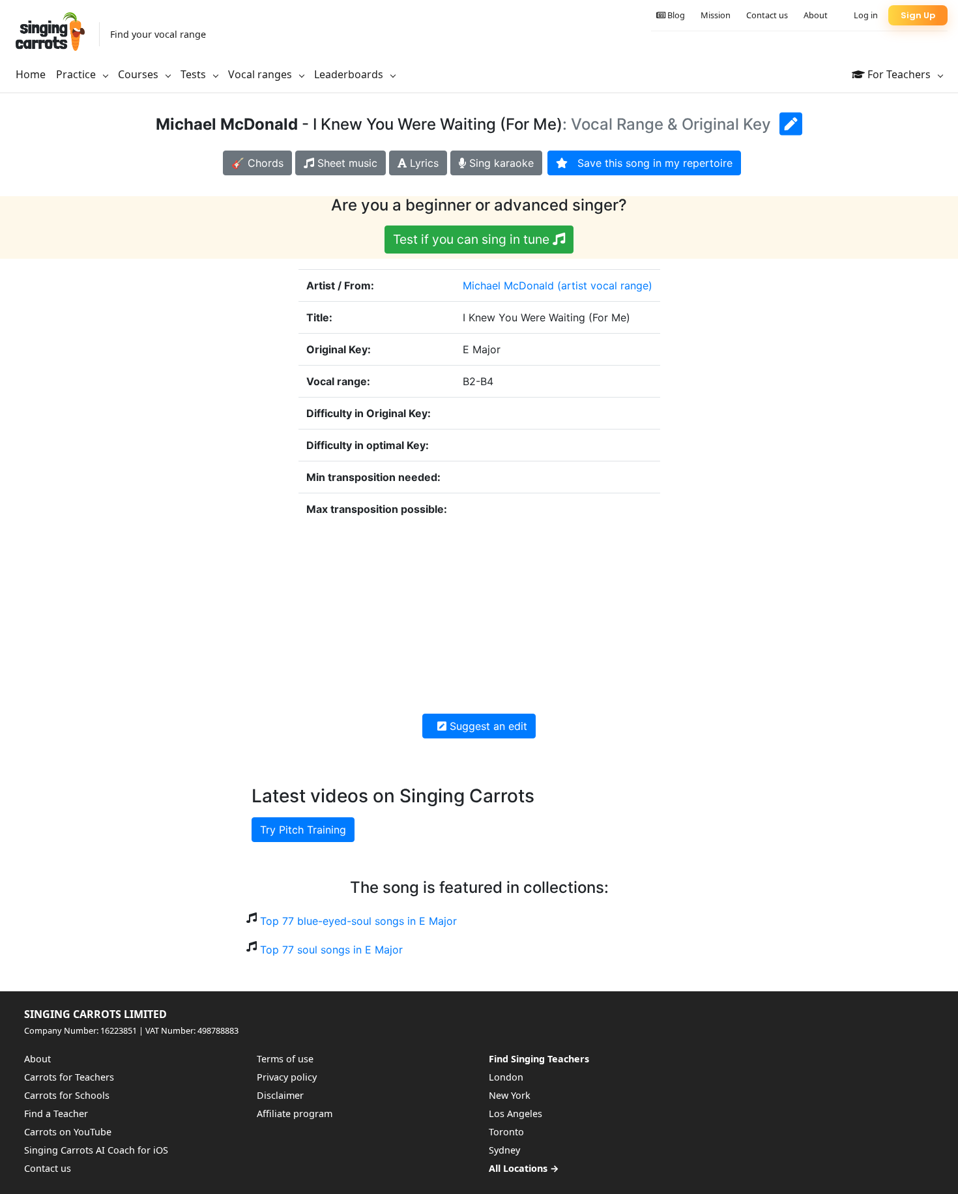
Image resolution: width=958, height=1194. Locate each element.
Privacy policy (287, 1077)
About (816, 15)
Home (31, 74)
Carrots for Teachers (69, 1077)
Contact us (767, 15)
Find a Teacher (56, 1113)
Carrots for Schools (66, 1095)
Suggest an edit (486, 726)
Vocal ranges (261, 74)
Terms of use (285, 1059)
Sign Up (918, 15)
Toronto (506, 1132)
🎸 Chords (257, 162)
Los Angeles (515, 1113)
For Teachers (899, 74)
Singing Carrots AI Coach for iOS (96, 1150)
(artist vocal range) (604, 285)
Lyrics (423, 162)
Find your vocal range (158, 34)
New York (509, 1095)
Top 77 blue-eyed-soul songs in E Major (358, 920)
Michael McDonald (508, 285)
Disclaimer (280, 1095)
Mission (716, 15)
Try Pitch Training (303, 829)
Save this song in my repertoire (650, 162)
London (506, 1077)
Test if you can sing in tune (473, 239)
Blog (675, 15)
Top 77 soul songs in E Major (331, 949)
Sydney (504, 1150)
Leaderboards (350, 74)
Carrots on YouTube (67, 1132)
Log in (866, 15)
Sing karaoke (500, 162)
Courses (139, 74)
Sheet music (345, 162)
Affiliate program (294, 1113)
